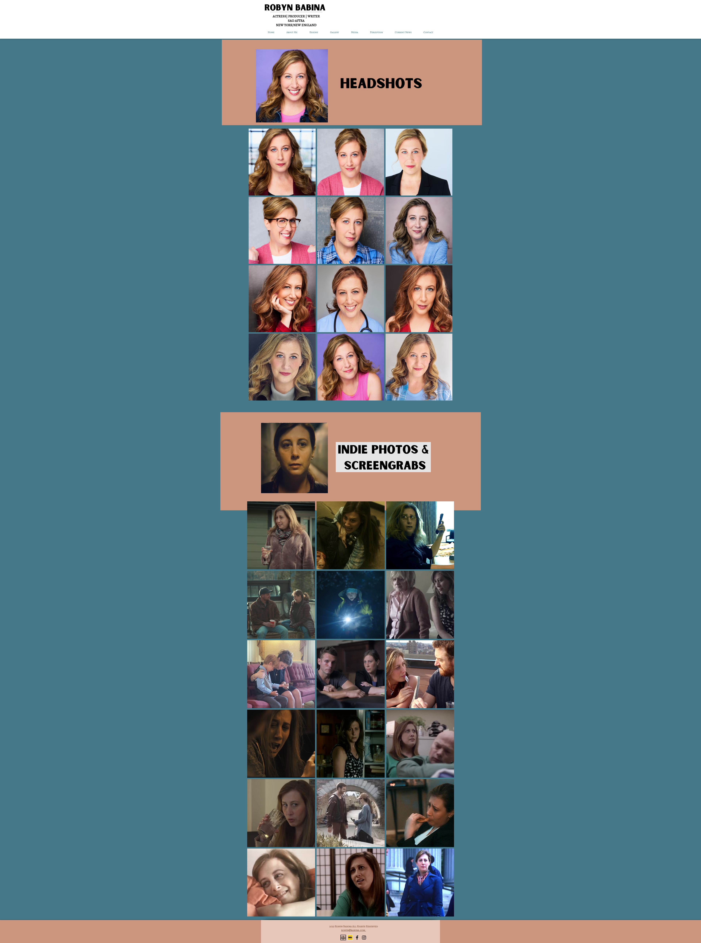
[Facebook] (357, 937)
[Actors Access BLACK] (343, 937)
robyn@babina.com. (353, 930)
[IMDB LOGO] (350, 937)
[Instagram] (364, 937)
